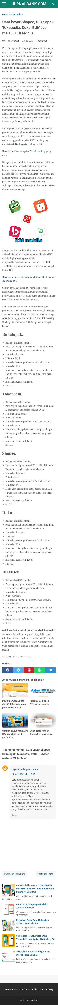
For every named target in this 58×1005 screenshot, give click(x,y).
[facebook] (7, 670)
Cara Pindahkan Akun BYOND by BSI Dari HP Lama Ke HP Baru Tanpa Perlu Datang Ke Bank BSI (35, 888)
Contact (27, 989)
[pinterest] (29, 670)
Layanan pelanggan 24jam (25, 769)
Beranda (9, 989)
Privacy (49, 989)
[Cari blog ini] (54, 4)
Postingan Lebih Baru (14, 874)
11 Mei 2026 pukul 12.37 (23, 774)
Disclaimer (39, 989)
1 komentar (41, 40)
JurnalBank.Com (29, 4)
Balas (14, 815)
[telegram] (50, 670)
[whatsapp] (39, 670)
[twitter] (18, 670)
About (18, 989)
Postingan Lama (45, 874)
